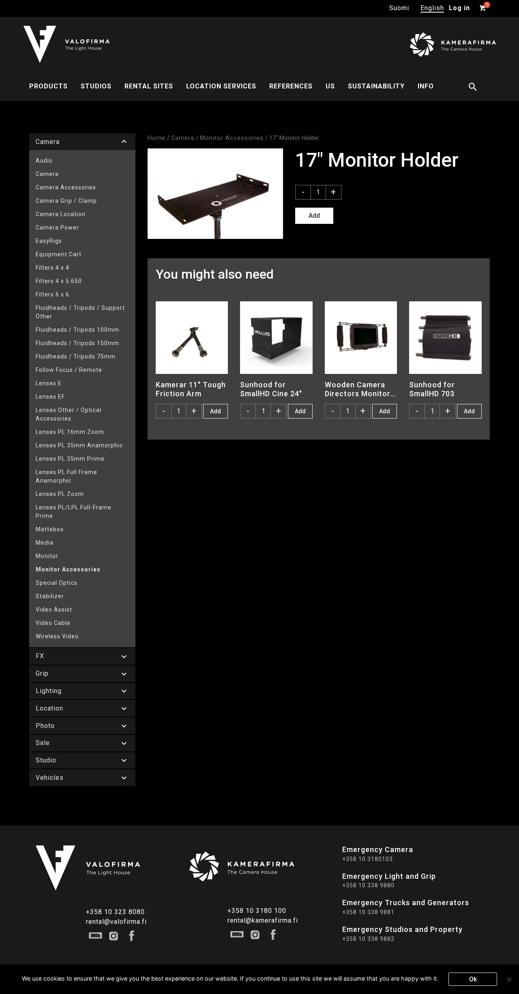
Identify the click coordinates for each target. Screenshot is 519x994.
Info (426, 86)
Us (330, 86)
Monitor (47, 556)
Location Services (221, 86)
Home (156, 138)
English (432, 8)
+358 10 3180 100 (256, 911)
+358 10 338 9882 (368, 939)
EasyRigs (49, 241)
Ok (473, 979)
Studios (96, 86)
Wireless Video (57, 636)
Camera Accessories (66, 187)
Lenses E (49, 383)
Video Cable (53, 623)
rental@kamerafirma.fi (262, 920)
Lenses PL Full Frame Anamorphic (66, 476)
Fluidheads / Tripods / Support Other (80, 312)
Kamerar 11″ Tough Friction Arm (191, 388)
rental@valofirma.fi (116, 921)
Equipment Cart (58, 254)
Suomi (399, 8)
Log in (459, 8)
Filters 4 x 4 (52, 267)
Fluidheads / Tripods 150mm (77, 343)
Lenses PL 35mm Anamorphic (79, 445)
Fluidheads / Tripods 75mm (76, 356)
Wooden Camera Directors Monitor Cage (357, 388)
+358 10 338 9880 (368, 885)
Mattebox (50, 529)
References (291, 86)
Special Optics (56, 583)
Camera (47, 174)
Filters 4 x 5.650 (59, 281)
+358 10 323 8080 (115, 912)
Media (45, 542)
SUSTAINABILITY (376, 86)
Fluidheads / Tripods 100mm (77, 329)
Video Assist (54, 609)
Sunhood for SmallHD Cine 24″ (271, 388)
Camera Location (61, 214)
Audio (44, 160)
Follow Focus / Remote (69, 370)
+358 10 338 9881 (368, 912)
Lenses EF (50, 396)
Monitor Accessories (68, 569)
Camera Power (57, 227)
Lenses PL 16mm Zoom (70, 432)
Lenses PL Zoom (60, 494)
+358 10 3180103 (367, 859)
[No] (509, 979)
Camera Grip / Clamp (66, 201)
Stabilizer (50, 596)
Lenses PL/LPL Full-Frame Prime (74, 511)
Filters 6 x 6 (52, 294)
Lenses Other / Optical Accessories (68, 414)
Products (48, 86)
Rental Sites (148, 86)
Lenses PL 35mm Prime (70, 458)
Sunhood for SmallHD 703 (432, 388)
